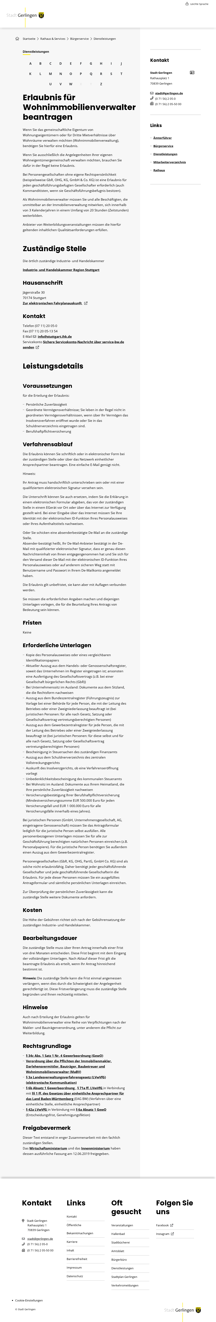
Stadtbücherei (120, 1242)
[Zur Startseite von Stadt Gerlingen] (25, 17)
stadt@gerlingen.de (169, 93)
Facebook (162, 1225)
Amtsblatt (117, 1251)
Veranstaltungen (122, 1225)
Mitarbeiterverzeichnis (169, 162)
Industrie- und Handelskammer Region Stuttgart (61, 270)
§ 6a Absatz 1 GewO (91, 1109)
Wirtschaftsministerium (48, 1148)
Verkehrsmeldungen (124, 1285)
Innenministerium (95, 1148)
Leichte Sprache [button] (199, 4)
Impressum (74, 1267)
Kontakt (72, 1216)
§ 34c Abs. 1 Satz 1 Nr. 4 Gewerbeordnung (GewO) (64, 1055)
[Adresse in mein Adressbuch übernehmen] (192, 72)
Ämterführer (162, 138)
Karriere (72, 1242)
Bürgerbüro (119, 1260)
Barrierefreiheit (77, 1259)
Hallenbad (118, 1234)
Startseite (29, 39)
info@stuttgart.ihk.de (55, 336)
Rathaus (159, 170)
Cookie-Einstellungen (29, 1300)
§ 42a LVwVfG (37, 1109)
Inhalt (70, 1250)
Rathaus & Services (52, 39)
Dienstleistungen (165, 154)
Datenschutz (75, 1276)
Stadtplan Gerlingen (124, 1277)
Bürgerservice (79, 39)
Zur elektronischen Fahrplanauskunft (53, 303)
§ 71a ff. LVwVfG (90, 1088)
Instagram (162, 1234)
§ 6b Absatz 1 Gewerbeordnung (51, 1088)
